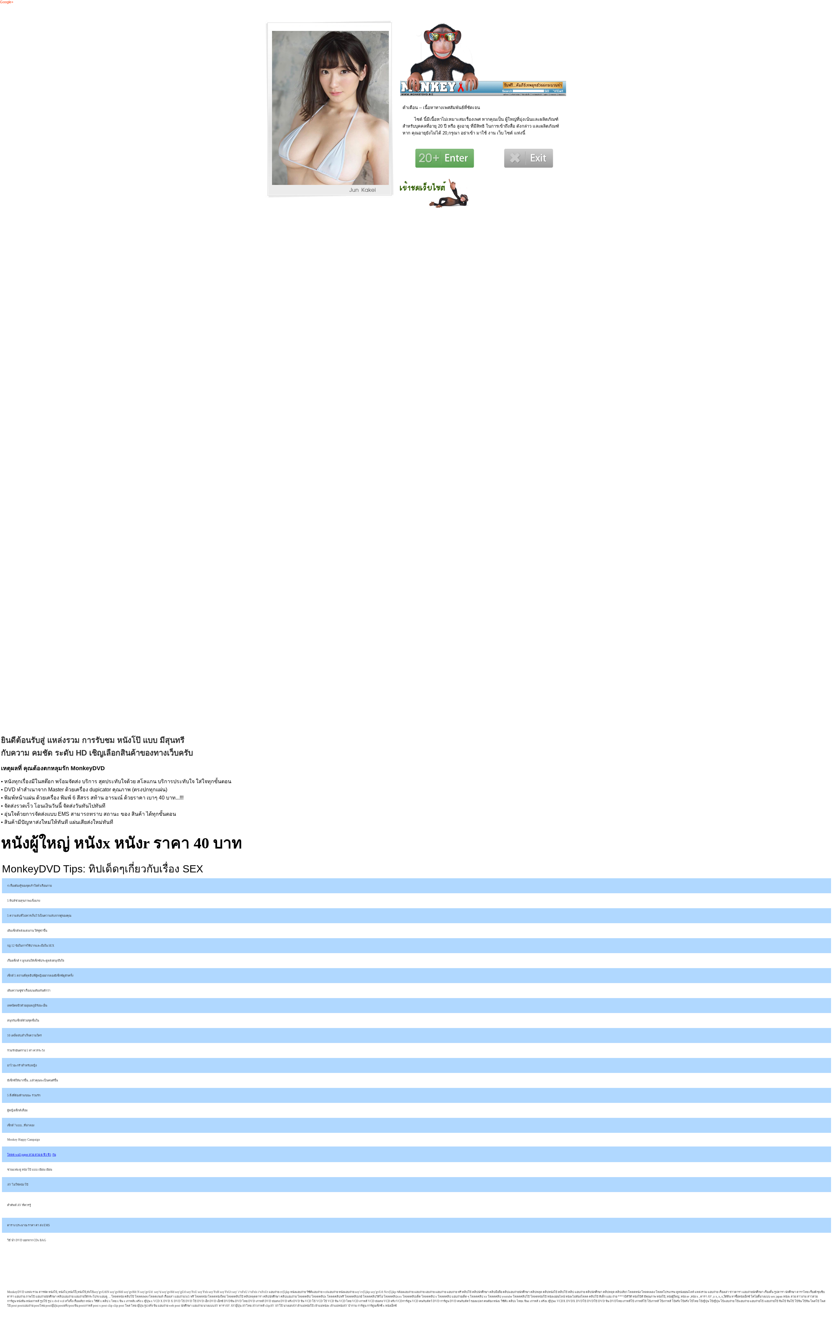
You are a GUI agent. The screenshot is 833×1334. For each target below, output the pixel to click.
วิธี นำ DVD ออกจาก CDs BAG (26, 1240)
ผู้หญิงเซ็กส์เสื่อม (17, 1110)
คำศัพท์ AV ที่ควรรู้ (19, 1205)
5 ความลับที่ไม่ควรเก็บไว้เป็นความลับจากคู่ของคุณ (39, 915)
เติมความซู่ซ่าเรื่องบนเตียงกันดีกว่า (28, 990)
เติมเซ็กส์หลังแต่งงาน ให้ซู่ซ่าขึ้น (27, 930)
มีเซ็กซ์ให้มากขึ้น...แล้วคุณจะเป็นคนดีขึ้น (32, 1080)
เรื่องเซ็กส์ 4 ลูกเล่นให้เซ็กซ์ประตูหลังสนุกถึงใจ (35, 960)
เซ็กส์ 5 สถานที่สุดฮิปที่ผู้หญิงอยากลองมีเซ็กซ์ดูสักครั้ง (40, 975)
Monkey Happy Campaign (23, 1139)
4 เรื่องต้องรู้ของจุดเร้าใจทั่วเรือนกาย (29, 885)
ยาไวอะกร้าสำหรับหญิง (22, 1065)
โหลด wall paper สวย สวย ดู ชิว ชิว (29, 1154)
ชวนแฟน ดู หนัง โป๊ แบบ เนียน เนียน (29, 1169)
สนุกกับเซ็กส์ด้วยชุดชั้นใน (23, 1020)
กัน (54, 1154)
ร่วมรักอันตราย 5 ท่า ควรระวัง (26, 1050)
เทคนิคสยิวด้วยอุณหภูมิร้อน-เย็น (27, 1005)
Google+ (6, 2)
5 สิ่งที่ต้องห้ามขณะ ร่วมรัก (23, 1095)
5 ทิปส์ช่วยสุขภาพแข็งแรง (23, 900)
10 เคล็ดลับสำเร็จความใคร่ (24, 1035)
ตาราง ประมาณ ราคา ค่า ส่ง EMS (28, 1225)
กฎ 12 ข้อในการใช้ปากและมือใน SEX (30, 945)
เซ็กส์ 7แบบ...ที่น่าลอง (20, 1125)
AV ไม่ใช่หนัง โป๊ (17, 1184)
